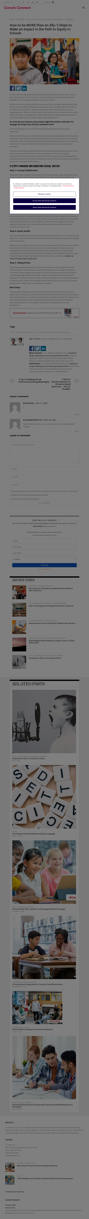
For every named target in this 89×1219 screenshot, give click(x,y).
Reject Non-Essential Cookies (44, 207)
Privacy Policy (68, 186)
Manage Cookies (44, 194)
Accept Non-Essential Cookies (44, 201)
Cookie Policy (19, 188)
